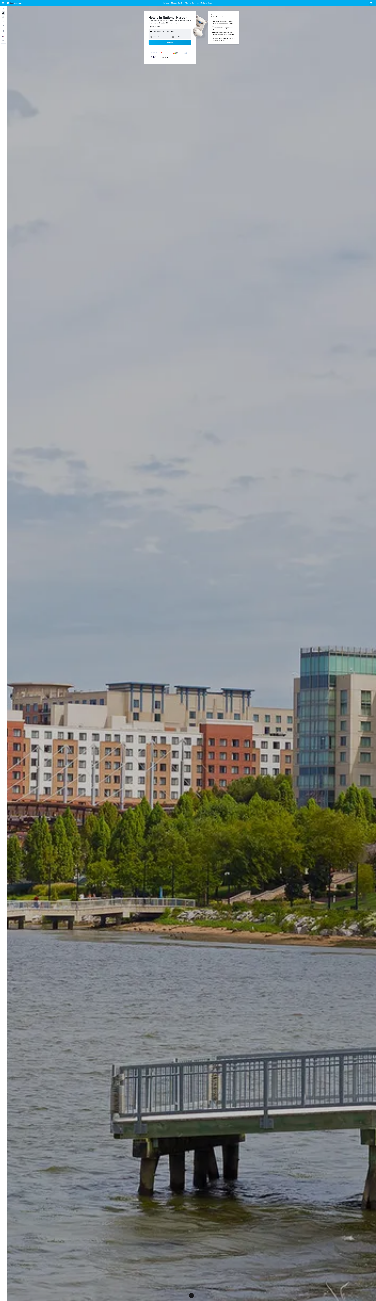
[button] (3, 3)
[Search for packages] (3, 21)
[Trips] (3, 31)
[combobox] (155, 27)
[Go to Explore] (3, 25)
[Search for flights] (3, 9)
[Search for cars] (3, 17)
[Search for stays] (3, 13)
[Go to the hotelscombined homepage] (14, 3)
